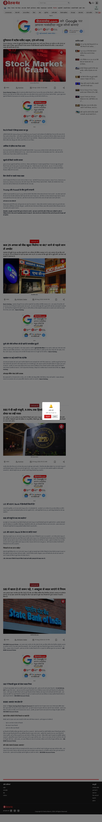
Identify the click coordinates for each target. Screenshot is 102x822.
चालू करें (48, 416)
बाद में (55, 416)
